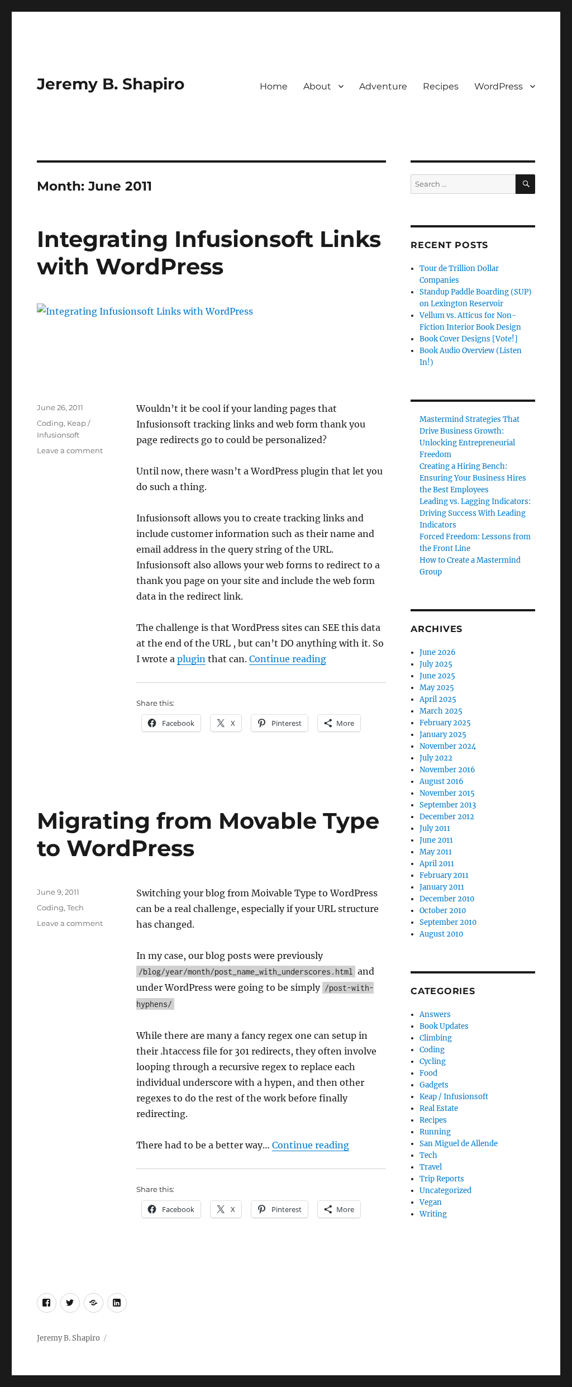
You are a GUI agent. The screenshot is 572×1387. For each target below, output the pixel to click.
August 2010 (441, 934)
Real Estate (439, 1108)
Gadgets (434, 1085)
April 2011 (437, 863)
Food (428, 1073)
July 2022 (436, 758)
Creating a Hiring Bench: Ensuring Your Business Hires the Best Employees (473, 478)
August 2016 (442, 781)
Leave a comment (70, 450)
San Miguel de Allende (459, 1143)
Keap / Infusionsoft (454, 1096)
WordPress (498, 86)
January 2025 (443, 734)
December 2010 (447, 899)
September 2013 (448, 805)
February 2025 (445, 723)
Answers (435, 1014)
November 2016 (447, 770)
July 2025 (436, 664)
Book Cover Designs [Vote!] (469, 339)
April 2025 (438, 699)
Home (274, 86)
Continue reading (287, 658)
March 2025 (441, 711)
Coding (50, 423)
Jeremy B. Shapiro (110, 83)
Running (435, 1132)
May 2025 (437, 687)
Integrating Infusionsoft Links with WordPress (209, 252)
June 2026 (438, 652)
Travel (431, 1167)
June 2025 (437, 676)
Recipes (441, 86)
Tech (75, 907)
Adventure (383, 86)
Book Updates (444, 1026)
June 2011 (436, 840)
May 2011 (436, 852)
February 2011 (444, 875)
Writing (433, 1214)
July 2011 (435, 828)
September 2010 (448, 922)
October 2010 (443, 910)
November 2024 (448, 746)
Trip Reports (442, 1179)
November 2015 (447, 793)
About (317, 86)
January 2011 (442, 887)
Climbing (436, 1038)
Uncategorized (445, 1190)
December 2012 (447, 816)
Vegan (431, 1202)
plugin (191, 658)
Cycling (433, 1061)
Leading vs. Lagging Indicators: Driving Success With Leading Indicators (475, 513)
